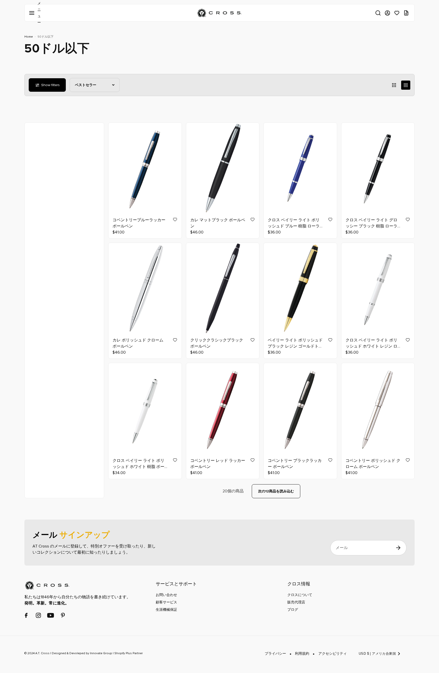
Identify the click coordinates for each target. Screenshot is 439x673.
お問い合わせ (166, 595)
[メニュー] (33, 13)
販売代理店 (296, 602)
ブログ (292, 609)
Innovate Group (100, 653)
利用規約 (302, 654)
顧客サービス (166, 602)
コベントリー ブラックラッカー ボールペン (295, 463)
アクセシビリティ (332, 654)
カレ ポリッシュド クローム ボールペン (138, 343)
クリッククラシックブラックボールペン (216, 343)
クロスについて (299, 595)
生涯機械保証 (166, 609)
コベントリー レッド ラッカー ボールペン (217, 463)
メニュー (33, 13)
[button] (378, 13)
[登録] (398, 548)
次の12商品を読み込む (276, 491)
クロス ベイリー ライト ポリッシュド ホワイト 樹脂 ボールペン (138, 464)
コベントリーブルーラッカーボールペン (139, 223)
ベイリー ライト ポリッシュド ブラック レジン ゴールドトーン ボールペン (295, 344)
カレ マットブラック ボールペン (217, 223)
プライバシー (275, 654)
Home (28, 37)
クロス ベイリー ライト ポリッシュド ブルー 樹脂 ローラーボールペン (294, 223)
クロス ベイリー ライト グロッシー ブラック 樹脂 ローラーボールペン (371, 223)
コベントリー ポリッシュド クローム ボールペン (373, 463)
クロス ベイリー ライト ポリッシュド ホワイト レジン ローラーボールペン (371, 344)
